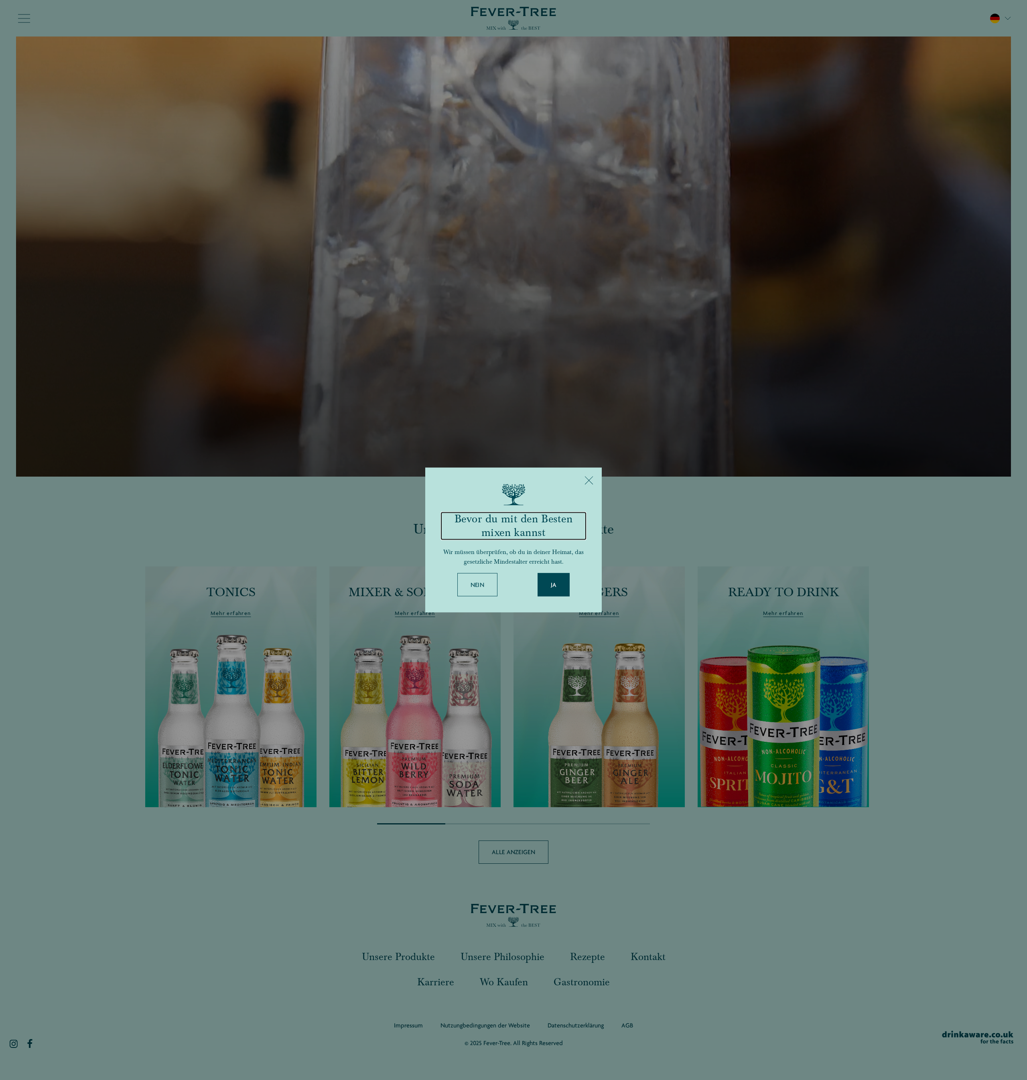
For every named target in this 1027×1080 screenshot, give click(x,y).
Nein (477, 585)
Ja (554, 585)
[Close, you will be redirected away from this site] (589, 480)
